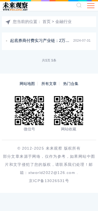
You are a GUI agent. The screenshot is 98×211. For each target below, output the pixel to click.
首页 (46, 21)
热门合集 (70, 83)
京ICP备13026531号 (49, 181)
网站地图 (27, 83)
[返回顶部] (86, 199)
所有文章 (49, 83)
